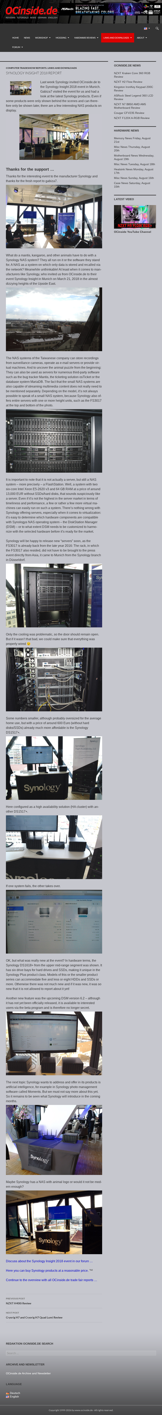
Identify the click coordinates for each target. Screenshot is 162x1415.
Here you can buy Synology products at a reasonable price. (47, 1270)
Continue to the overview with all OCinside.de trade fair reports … (51, 1280)
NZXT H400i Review (18, 1301)
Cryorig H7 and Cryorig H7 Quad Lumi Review (34, 1315)
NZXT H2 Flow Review (128, 81)
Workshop (41, 37)
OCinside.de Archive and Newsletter (28, 1373)
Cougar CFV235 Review (129, 112)
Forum (16, 47)
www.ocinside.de (84, 1410)
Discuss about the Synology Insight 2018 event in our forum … (49, 1261)
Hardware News (126, 130)
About (140, 37)
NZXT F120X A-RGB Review (132, 118)
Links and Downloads (116, 37)
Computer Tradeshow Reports (26, 67)
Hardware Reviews (85, 37)
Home (15, 37)
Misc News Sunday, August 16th (134, 178)
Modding (61, 37)
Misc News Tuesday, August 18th (134, 164)
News (27, 37)
